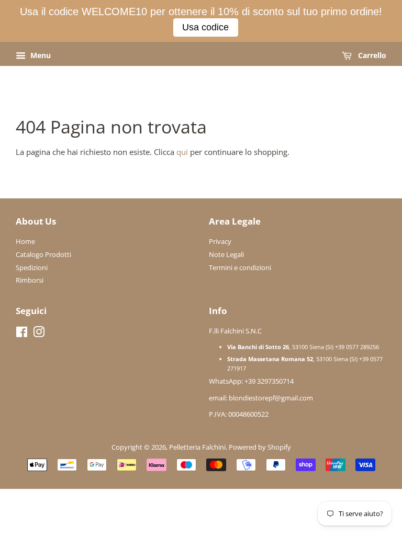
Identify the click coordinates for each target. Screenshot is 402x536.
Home (25, 241)
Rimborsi (29, 280)
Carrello (371, 55)
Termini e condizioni (240, 267)
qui (182, 152)
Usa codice (205, 27)
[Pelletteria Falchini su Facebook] (22, 334)
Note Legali (226, 254)
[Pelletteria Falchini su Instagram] (38, 334)
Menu (39, 55)
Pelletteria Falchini (197, 447)
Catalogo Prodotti (43, 254)
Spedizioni (32, 267)
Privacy (220, 241)
